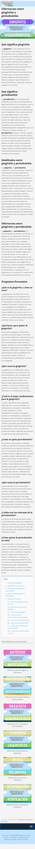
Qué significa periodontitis (15, 586)
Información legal (23, 837)
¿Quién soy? (5, 835)
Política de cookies (22, 839)
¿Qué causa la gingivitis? (18, 612)
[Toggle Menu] (31, 826)
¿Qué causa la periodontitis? (19, 623)
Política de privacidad (10, 839)
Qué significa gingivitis (14, 583)
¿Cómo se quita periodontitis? (20, 620)
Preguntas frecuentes (14, 599)
